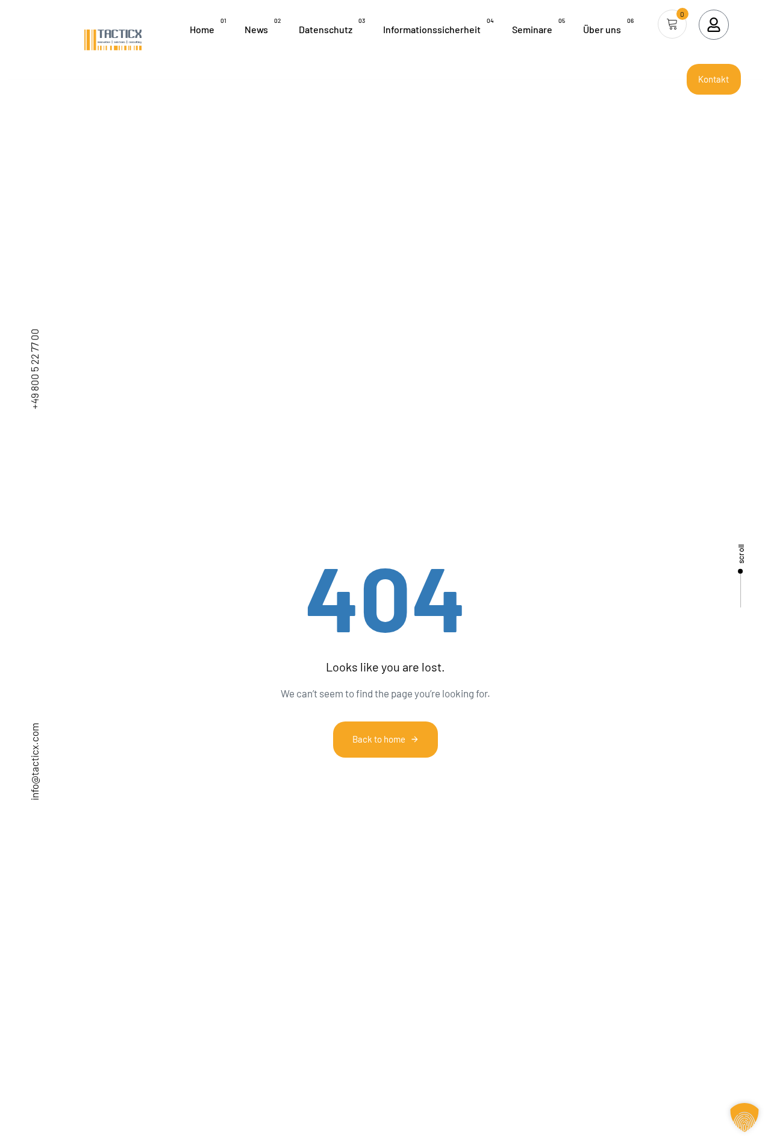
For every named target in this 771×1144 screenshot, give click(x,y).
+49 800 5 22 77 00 (34, 368)
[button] (744, 1117)
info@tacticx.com (34, 761)
